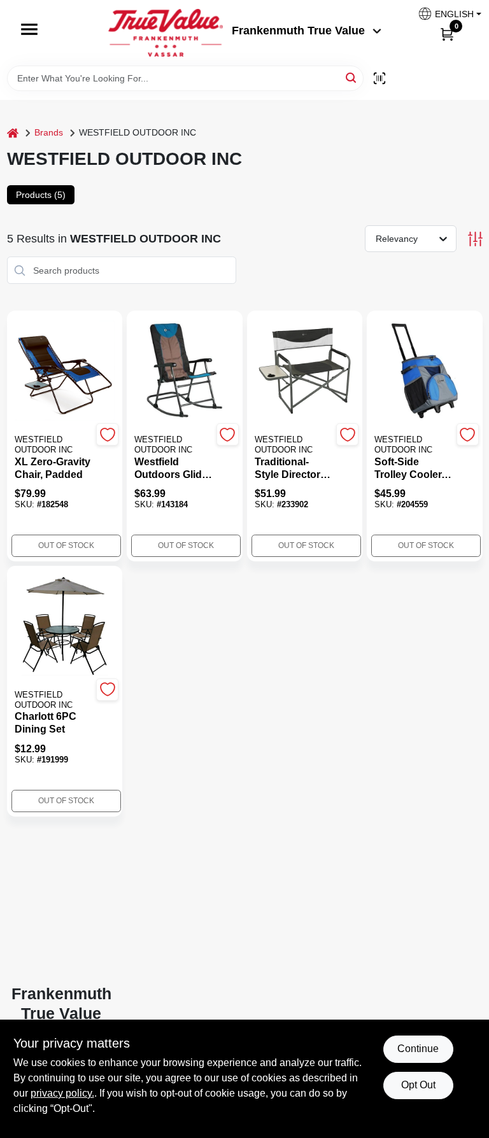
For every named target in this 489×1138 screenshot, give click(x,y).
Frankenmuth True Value (298, 30)
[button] (444, 13)
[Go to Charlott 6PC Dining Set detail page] (65, 627)
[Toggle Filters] (475, 239)
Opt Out (418, 1084)
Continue (418, 1048)
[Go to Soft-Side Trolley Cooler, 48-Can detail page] (424, 372)
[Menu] (29, 29)
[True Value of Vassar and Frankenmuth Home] (165, 33)
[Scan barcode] (379, 78)
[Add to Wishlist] (107, 434)
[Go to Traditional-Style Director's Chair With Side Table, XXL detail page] (305, 372)
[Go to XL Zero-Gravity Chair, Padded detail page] (65, 372)
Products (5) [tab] (41, 195)
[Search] (352, 77)
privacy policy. (62, 1093)
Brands (48, 132)
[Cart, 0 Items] (447, 34)
